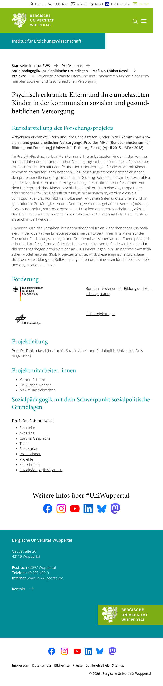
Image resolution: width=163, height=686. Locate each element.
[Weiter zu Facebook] (47, 508)
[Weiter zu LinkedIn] (88, 508)
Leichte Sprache (120, 4)
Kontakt (19, 588)
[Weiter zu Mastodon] (115, 508)
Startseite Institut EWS (31, 65)
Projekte (19, 76)
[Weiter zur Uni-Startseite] (40, 20)
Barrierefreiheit (97, 665)
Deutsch (144, 4)
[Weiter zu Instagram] (61, 508)
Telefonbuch (60, 4)
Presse (78, 665)
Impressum (20, 665)
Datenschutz (41, 665)
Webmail (82, 4)
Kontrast (40, 4)
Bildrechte (62, 665)
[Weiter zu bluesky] (102, 508)
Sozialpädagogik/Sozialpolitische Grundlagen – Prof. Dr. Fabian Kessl (70, 70)
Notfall (99, 4)
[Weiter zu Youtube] (75, 508)
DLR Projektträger (100, 313)
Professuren (72, 65)
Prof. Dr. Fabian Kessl (29, 350)
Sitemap (118, 665)
